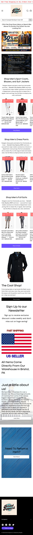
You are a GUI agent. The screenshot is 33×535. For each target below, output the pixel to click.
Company (4, 519)
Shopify (20, 532)
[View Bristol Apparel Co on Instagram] (3, 525)
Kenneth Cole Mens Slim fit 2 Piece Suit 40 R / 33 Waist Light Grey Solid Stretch (8, 234)
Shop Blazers (16, 130)
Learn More (16, 418)
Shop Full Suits (16, 245)
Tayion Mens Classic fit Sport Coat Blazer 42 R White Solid (8, 118)
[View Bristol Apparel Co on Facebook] (10, 525)
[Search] (30, 20)
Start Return (16, 456)
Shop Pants (16, 188)
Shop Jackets (16, 299)
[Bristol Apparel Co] (16, 11)
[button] (27, 11)
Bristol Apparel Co (9, 532)
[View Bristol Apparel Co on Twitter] (13, 525)
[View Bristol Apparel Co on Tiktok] (6, 525)
